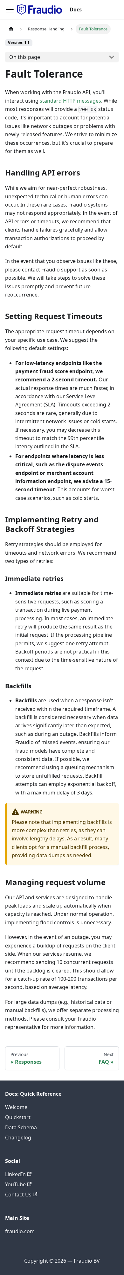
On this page (24, 57)
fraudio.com (20, 1231)
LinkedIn (15, 1174)
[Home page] (11, 29)
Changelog (18, 1137)
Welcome (16, 1107)
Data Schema (21, 1127)
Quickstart (18, 1117)
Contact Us (18, 1194)
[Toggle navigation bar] (10, 9)
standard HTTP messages (70, 100)
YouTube (15, 1184)
